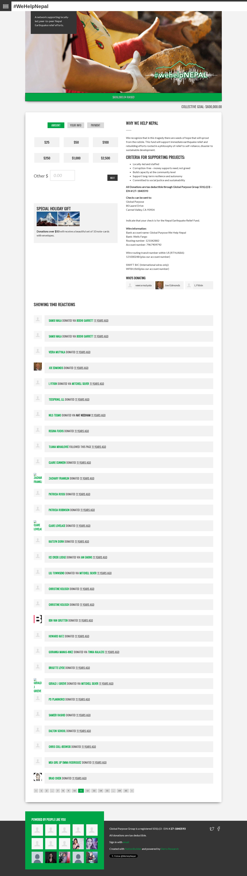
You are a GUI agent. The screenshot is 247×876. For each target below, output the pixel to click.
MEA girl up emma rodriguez (65, 762)
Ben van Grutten (58, 620)
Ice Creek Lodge (57, 557)
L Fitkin (198, 285)
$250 (47, 157)
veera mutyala (143, 285)
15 (107, 790)
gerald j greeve (57, 684)
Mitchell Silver (80, 384)
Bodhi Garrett (85, 321)
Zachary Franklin (59, 478)
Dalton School (57, 731)
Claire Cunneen (57, 463)
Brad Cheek (55, 778)
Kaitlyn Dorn (56, 542)
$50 (76, 142)
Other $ (41, 175)
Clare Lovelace (57, 526)
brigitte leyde (57, 668)
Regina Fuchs (56, 431)
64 (119, 790)
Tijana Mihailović (59, 447)
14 (100, 790)
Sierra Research (170, 848)
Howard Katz (56, 636)
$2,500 (105, 157)
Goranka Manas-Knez (61, 652)
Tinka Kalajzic (96, 652)
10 (74, 790)
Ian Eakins (86, 557)
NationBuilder (133, 848)
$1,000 (76, 157)
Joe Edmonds (172, 285)
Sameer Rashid (57, 715)
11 (81, 790)
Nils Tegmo (55, 415)
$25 (46, 142)
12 (87, 790)
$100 (105, 142)
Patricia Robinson (59, 510)
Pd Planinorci (57, 699)
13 (94, 790)
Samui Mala (55, 321)
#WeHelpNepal (30, 6)
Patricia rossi (57, 494)
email (126, 842)
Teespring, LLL (56, 399)
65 (126, 790)
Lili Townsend (57, 573)
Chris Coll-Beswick (60, 747)
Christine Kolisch (59, 589)
